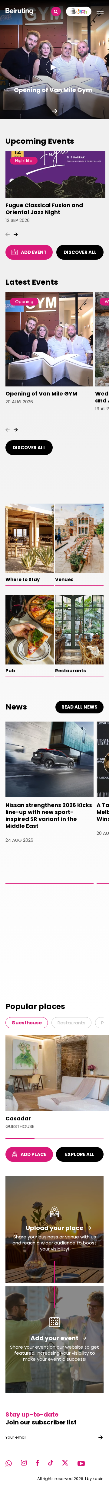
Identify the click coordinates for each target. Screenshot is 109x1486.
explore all (79, 1154)
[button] (102, 89)
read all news (79, 707)
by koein (95, 1478)
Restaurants (71, 1023)
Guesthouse (27, 1023)
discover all (80, 252)
